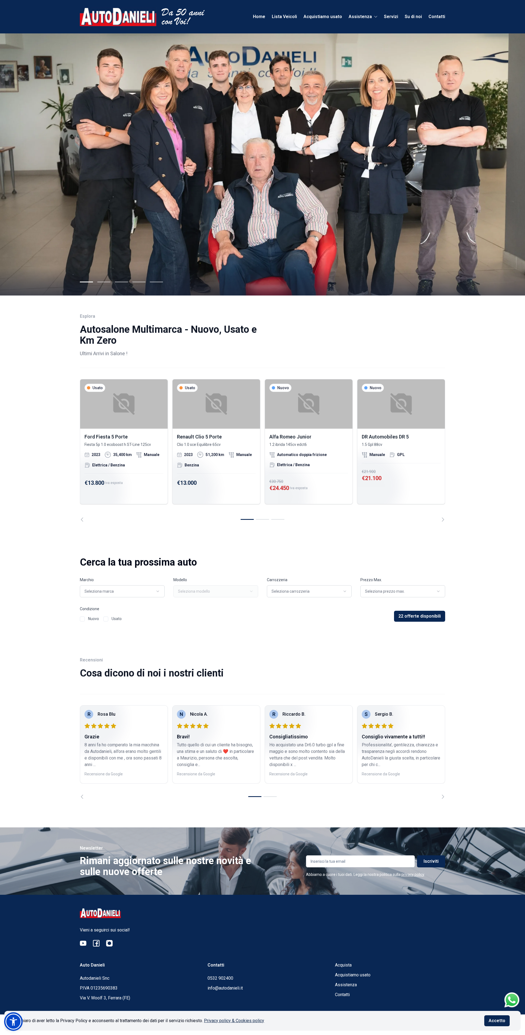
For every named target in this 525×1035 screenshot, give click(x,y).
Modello (180, 580)
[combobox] (122, 591)
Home (259, 16)
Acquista (343, 965)
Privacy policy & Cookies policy (234, 1020)
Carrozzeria (277, 580)
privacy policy (412, 874)
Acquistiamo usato (323, 16)
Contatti (436, 16)
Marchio (87, 580)
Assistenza (346, 984)
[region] (262, 450)
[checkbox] (82, 619)
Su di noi (413, 16)
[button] (13, 1022)
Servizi (391, 16)
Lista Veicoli (284, 16)
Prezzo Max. (371, 580)
